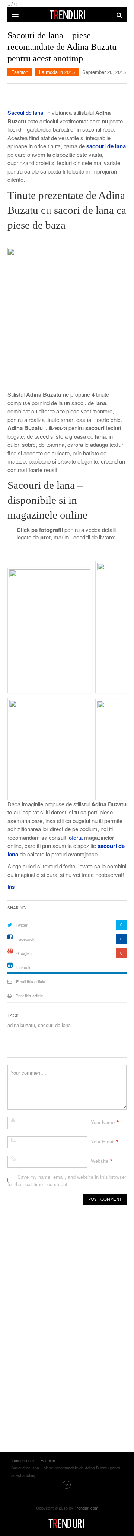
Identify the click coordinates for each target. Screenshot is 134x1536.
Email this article (30, 981)
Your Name (103, 1122)
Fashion (19, 71)
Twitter (22, 925)
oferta (76, 837)
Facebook (25, 939)
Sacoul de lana (25, 112)
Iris (11, 886)
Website (99, 1160)
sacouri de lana (54, 1025)
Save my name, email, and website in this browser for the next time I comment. (66, 1180)
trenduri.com (67, 1523)
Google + (24, 953)
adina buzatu (21, 1025)
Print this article (29, 995)
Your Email (102, 1141)
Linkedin (23, 967)
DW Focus (67, 14)
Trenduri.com (86, 1508)
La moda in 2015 (57, 71)
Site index (67, 1485)
